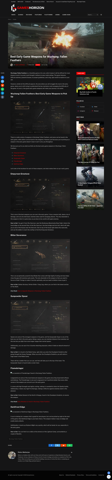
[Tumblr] (2, 97)
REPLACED (20, 1)
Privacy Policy (80, 475)
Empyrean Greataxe (20, 153)
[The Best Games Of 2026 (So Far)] (90, 154)
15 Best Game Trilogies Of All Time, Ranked (89, 184)
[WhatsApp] (2, 89)
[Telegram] (2, 93)
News (13, 14)
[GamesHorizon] (27, 7)
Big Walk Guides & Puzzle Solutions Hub (88, 93)
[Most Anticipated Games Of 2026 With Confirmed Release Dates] (90, 131)
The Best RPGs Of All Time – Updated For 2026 (90, 207)
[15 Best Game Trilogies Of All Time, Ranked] (90, 177)
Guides (20, 14)
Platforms (49, 14)
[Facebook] (2, 77)
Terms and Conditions (91, 475)
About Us (61, 475)
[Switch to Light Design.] (101, 14)
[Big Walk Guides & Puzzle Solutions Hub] (90, 85)
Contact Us (101, 475)
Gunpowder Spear (19, 158)
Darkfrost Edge (18, 164)
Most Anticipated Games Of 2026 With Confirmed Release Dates (89, 138)
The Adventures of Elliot (39, 1)
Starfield (13, 1)
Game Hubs (66, 14)
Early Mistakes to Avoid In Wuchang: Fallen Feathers (34, 401)
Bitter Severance (19, 155)
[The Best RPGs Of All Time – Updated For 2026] (90, 199)
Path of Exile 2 (50, 1)
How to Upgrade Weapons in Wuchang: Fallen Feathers (34, 291)
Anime (57, 14)
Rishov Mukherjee (20, 64)
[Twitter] (2, 81)
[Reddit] (2, 85)
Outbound (27, 1)
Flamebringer (18, 161)
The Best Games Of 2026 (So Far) (89, 162)
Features (38, 14)
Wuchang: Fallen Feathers (16, 439)
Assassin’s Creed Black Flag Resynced (65, 1)
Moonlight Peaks (81, 1)
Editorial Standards (70, 475)
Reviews (29, 14)
